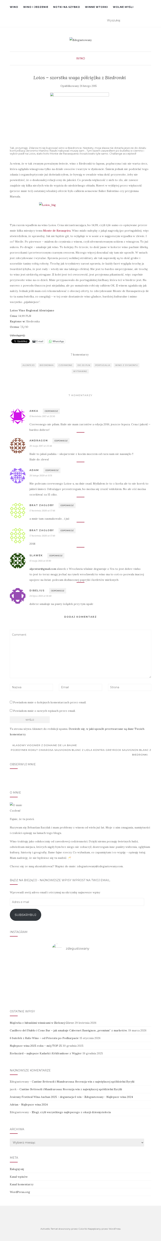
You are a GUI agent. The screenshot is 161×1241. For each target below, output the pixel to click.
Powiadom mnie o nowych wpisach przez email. (44, 711)
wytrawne (80, 371)
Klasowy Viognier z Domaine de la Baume (44, 745)
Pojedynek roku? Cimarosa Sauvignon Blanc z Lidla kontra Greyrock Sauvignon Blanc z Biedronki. (81, 752)
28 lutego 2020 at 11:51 (40, 475)
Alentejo (29, 365)
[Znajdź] (148, 21)
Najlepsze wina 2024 (119, 1097)
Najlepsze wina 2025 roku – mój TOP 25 (36, 1045)
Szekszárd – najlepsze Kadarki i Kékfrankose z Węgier (46, 1053)
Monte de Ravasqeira (56, 230)
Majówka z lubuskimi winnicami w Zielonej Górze (42, 1023)
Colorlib (82, 1228)
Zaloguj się (17, 1169)
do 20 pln (84, 365)
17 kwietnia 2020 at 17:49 (42, 535)
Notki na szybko (66, 6)
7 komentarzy (80, 354)
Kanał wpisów (19, 1176)
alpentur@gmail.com (42, 569)
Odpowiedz (51, 411)
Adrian (14, 1104)
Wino (14, 6)
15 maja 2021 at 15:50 (40, 560)
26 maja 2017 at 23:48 (40, 445)
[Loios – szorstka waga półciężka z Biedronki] (79, 115)
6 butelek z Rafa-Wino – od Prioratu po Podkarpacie (44, 1038)
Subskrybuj (25, 915)
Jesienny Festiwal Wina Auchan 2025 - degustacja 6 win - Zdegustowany (56, 1097)
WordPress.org (20, 1192)
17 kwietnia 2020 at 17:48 (42, 510)
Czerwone (65, 365)
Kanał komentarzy (21, 1184)
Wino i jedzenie (35, 6)
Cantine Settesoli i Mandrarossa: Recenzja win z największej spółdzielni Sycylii (83, 1081)
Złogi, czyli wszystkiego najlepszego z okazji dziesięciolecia (71, 1112)
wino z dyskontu (126, 365)
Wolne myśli (123, 6)
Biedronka (47, 365)
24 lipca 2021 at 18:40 (40, 595)
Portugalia (102, 365)
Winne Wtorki (96, 6)
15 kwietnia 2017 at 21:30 (42, 416)
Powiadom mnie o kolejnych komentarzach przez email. (49, 702)
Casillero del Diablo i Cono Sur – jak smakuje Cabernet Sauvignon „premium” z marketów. (68, 1030)
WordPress (115, 1228)
